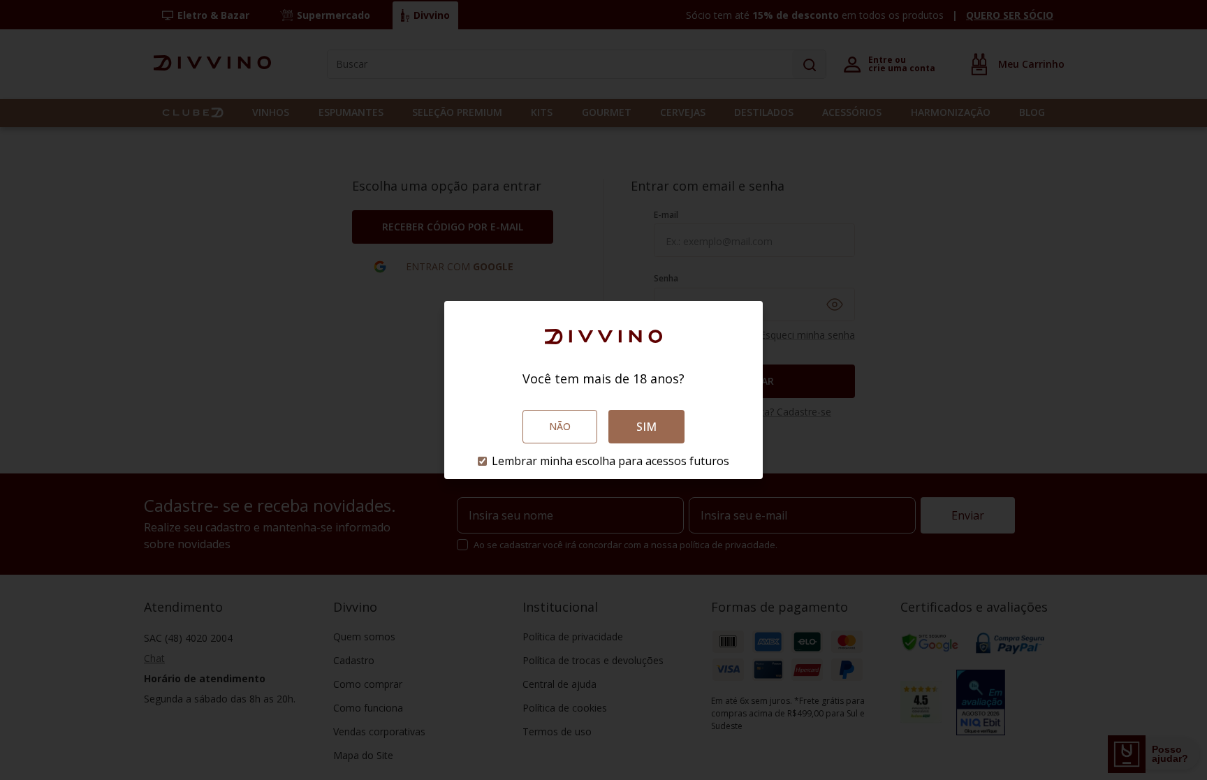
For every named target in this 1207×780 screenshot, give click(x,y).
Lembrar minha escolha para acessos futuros (610, 461)
